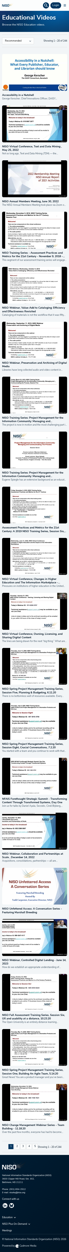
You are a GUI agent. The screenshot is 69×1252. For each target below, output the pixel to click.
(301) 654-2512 (17, 1189)
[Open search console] (46, 5)
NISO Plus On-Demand (15, 1224)
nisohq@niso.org (17, 1193)
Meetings (7, 1231)
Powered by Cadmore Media (19, 1246)
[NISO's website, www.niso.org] (34, 1167)
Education (7, 1217)
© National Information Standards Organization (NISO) (34, 1239)
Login (55, 5)
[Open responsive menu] (64, 5)
